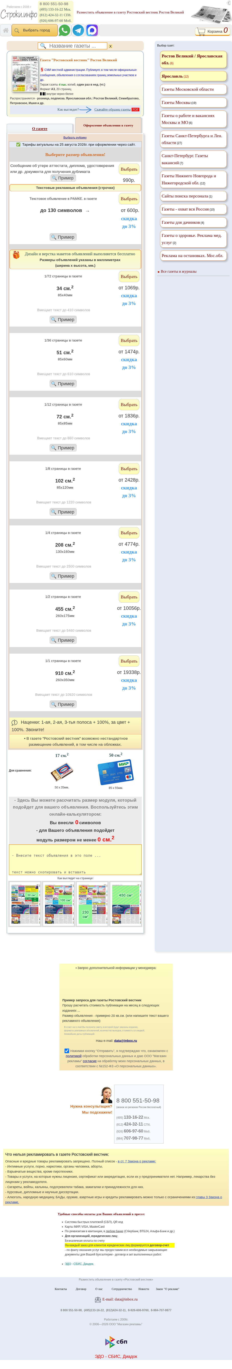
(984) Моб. (133, 1138)
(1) (187, 196)
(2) (192, 239)
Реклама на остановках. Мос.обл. (192, 255)
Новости (143, 1289)
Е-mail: (120, 1299)
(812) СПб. (133, 1124)
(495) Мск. (133, 1117)
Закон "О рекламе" (167, 1289)
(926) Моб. (133, 1131)
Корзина (216, 31)
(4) (183, 222)
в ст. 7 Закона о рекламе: (137, 1161)
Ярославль (172, 76)
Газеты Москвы (176, 102)
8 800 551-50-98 (54, 4)
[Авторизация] (228, 2)
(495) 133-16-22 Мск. (55, 9)
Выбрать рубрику (75, 137)
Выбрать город (37, 30)
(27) (192, 139)
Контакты (61, 1289)
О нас (99, 1289)
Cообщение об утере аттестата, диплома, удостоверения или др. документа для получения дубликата (62, 172)
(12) (189, 179)
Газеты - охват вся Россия (185, 209)
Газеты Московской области (188, 89)
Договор (81, 1289)
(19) (179, 102)
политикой (74, 1056)
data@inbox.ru (125, 1041)
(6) (188, 119)
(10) (188, 209)
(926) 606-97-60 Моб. (56, 21)
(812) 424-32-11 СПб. (55, 15)
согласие (90, 1061)
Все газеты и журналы (178, 271)
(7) (185, 159)
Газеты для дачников (181, 222)
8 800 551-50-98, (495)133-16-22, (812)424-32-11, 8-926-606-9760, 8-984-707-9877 (116, 1310)
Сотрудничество (122, 1289)
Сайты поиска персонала (185, 196)
